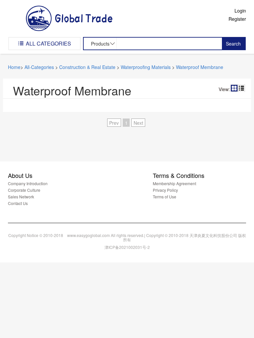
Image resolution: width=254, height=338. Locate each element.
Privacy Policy (165, 190)
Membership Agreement (174, 183)
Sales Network (21, 196)
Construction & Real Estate (87, 67)
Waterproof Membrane (199, 67)
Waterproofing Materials (146, 67)
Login (240, 10)
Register (237, 19)
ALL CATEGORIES (47, 43)
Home (14, 67)
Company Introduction (28, 183)
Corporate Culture (24, 190)
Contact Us (18, 203)
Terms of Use (164, 196)
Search (233, 43)
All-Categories (39, 67)
